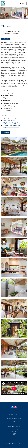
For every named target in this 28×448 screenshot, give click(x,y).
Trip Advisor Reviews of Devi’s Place (12, 123)
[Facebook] (12, 407)
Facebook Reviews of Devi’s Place (11, 125)
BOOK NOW (6, 39)
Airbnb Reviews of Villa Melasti (10, 119)
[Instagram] (15, 407)
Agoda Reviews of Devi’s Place (10, 120)
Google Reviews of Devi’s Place (11, 127)
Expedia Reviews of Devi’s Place (11, 122)
